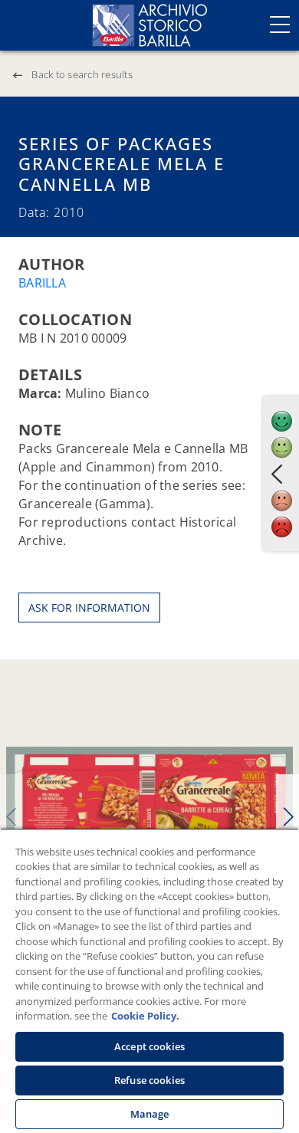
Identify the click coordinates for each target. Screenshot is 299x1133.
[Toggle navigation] (280, 24)
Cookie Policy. (145, 1016)
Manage (149, 1114)
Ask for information (89, 607)
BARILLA (42, 282)
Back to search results (82, 74)
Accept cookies (149, 1046)
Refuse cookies (149, 1080)
